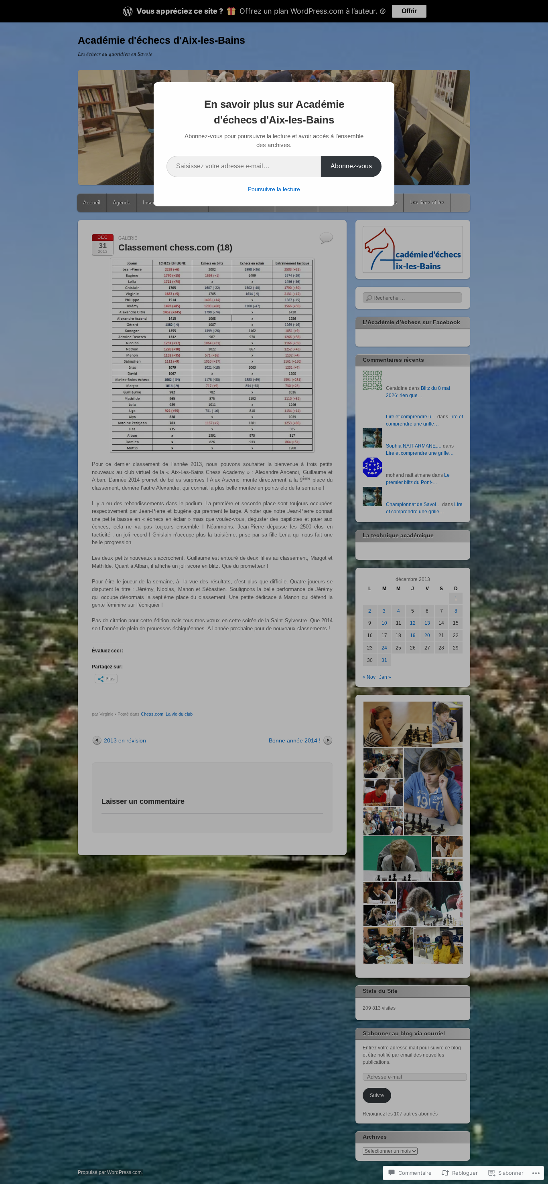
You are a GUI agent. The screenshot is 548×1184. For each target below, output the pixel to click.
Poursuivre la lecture (274, 189)
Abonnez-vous (351, 166)
